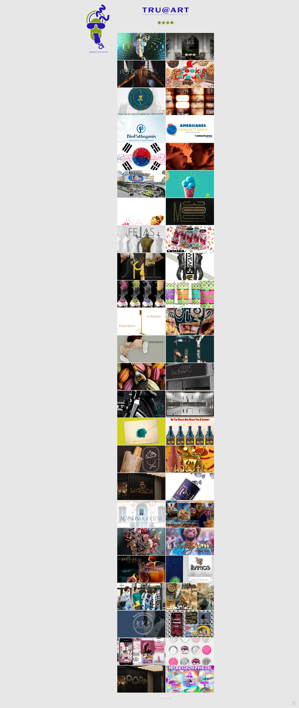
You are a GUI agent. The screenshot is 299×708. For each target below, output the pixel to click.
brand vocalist (98, 52)
